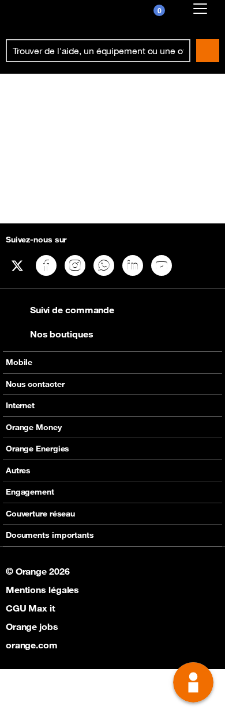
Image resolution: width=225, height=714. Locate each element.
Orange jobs (32, 626)
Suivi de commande (72, 310)
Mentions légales (42, 589)
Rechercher (207, 50)
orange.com (32, 645)
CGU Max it (30, 608)
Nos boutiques (61, 334)
